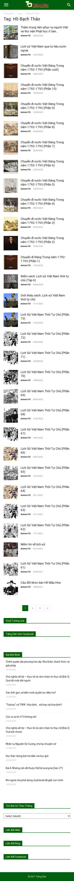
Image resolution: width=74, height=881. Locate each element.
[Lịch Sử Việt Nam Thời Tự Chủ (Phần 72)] (11, 339)
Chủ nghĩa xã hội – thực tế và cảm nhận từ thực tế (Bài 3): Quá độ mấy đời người (38, 678)
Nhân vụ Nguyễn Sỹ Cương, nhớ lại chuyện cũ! (31, 743)
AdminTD (26, 35)
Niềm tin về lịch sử (33, 544)
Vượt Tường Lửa (15, 620)
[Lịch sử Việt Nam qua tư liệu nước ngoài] (11, 51)
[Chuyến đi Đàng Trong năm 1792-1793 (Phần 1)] (11, 262)
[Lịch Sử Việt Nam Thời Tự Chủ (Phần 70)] (11, 377)
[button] (6, 5)
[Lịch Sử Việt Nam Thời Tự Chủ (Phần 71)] (11, 358)
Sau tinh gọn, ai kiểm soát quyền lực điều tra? (31, 692)
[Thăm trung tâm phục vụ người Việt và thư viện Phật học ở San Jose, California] (11, 32)
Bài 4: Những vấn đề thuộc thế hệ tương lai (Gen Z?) (34, 768)
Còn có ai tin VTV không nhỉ (21, 716)
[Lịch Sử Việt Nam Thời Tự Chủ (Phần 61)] (11, 568)
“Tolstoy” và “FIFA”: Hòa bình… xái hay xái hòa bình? (34, 704)
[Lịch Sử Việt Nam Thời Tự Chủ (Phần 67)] (11, 434)
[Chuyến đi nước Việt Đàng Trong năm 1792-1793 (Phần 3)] (11, 224)
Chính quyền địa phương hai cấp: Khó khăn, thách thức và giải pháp (38, 663)
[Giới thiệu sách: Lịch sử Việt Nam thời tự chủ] (11, 300)
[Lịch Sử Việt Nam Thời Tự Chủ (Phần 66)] (11, 454)
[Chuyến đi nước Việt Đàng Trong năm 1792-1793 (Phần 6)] (11, 166)
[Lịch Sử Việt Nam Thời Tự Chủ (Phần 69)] (11, 396)
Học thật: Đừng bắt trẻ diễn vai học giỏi (27, 756)
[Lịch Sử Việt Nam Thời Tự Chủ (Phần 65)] (11, 473)
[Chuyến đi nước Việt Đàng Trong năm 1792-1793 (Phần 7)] (11, 147)
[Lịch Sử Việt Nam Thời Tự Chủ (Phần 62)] (11, 530)
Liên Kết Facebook (16, 856)
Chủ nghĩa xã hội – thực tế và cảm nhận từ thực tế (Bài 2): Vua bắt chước (38, 730)
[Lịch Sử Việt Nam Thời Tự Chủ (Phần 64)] (11, 492)
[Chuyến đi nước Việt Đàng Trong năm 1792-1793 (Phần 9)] (11, 109)
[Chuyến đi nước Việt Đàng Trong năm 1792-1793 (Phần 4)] (11, 205)
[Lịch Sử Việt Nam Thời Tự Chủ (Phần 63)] (11, 511)
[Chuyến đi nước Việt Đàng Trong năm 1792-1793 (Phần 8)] (11, 128)
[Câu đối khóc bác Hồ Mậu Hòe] (11, 588)
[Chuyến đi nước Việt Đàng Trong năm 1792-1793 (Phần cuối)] (11, 71)
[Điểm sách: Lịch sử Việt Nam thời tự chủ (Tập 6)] (11, 281)
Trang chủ (9, 13)
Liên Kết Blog (13, 843)
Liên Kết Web (13, 830)
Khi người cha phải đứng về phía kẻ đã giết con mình (34, 780)
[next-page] (47, 608)
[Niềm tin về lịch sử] (11, 549)
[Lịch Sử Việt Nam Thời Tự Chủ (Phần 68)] (11, 415)
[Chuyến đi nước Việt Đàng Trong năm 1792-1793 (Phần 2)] (11, 243)
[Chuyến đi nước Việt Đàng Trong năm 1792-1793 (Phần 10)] (11, 90)
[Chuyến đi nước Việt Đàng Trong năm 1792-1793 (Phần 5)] (11, 185)
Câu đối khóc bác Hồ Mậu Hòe (41, 582)
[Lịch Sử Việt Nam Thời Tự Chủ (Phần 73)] (11, 320)
